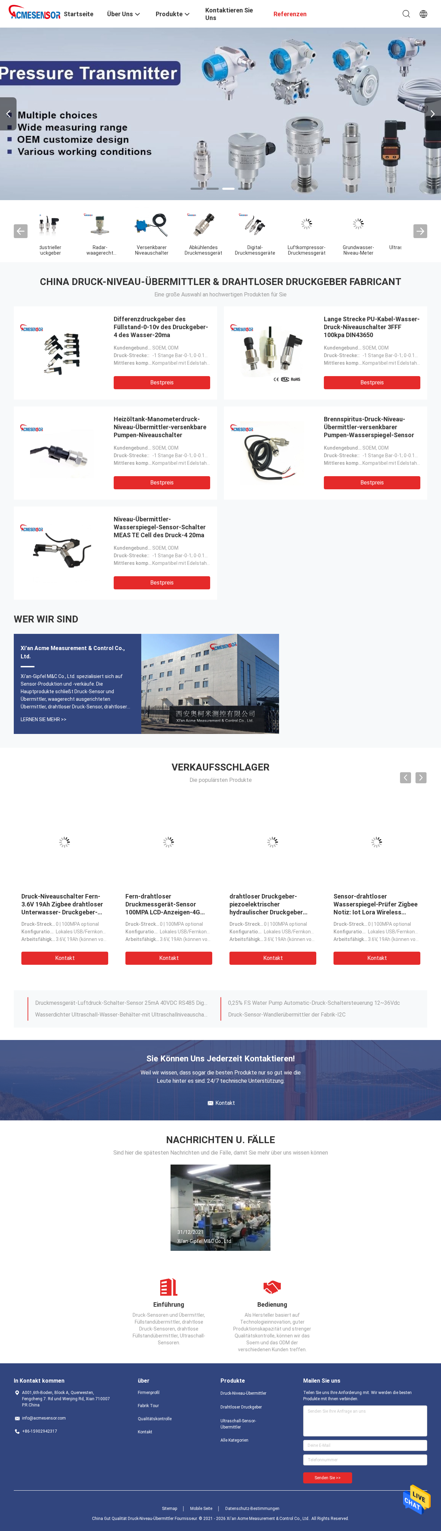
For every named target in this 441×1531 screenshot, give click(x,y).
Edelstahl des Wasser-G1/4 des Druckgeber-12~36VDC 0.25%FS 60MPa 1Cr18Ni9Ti (121, 1003)
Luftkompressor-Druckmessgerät (117, 250)
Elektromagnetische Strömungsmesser (274, 250)
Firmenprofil (149, 1392)
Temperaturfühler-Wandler (324, 250)
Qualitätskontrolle (155, 1418)
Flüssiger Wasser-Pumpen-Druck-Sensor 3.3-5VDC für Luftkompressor (60, 904)
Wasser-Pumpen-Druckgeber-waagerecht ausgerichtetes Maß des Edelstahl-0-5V (271, 904)
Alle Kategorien (234, 1440)
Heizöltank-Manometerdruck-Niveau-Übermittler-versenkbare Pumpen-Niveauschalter (160, 427)
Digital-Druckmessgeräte (65, 250)
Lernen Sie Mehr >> (43, 719)
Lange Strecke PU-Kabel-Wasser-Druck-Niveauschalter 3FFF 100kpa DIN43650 (372, 326)
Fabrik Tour (148, 1405)
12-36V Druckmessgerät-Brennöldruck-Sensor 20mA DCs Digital (306, 1014)
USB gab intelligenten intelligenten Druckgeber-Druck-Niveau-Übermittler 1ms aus (121, 1014)
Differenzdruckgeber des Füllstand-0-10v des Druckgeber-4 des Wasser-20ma (161, 326)
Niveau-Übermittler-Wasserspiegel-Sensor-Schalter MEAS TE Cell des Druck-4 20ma (160, 527)
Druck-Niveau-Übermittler (243, 1393)
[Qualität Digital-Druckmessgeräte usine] (65, 224)
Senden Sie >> (328, 1477)
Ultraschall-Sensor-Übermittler (238, 1424)
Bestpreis (162, 382)
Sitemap (169, 1508)
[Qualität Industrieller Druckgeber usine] (220, 114)
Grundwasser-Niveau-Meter (169, 250)
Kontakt (65, 958)
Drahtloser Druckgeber (241, 1407)
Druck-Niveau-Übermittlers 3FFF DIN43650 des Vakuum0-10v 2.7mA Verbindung (376, 904)
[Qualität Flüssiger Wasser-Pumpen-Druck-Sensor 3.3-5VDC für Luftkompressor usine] (64, 842)
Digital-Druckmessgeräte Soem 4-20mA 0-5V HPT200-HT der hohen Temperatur (314, 1003)
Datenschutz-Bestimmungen (252, 1508)
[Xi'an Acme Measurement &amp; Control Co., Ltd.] (34, 11)
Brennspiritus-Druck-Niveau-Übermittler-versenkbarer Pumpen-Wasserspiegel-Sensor (369, 427)
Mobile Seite (201, 1508)
